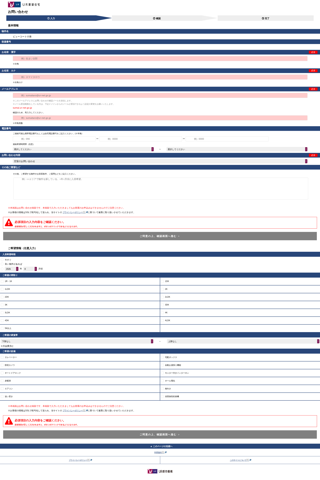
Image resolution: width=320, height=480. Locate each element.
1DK (167, 281)
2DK (7, 297)
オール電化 (170, 381)
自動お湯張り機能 (173, 365)
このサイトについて (238, 460)
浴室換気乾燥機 (172, 396)
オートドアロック (13, 373)
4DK (7, 320)
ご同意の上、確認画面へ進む (160, 236)
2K (166, 289)
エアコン (9, 388)
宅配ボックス (171, 357)
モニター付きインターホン (177, 373)
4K (166, 312)
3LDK (7, 312)
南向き (168, 388)
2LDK (167, 297)
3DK (167, 305)
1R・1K (8, 281)
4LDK (167, 320)
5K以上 (8, 328)
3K (6, 305)
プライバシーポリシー (73, 212)
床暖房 (8, 381)
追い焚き (9, 396)
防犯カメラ (10, 365)
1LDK (7, 289)
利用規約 (158, 452)
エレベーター (11, 357)
